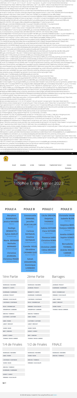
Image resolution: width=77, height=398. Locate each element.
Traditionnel (41, 165)
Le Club (32, 165)
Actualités (23, 165)
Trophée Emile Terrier (55, 165)
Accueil (14, 165)
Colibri (55, 395)
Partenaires (68, 168)
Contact (69, 165)
